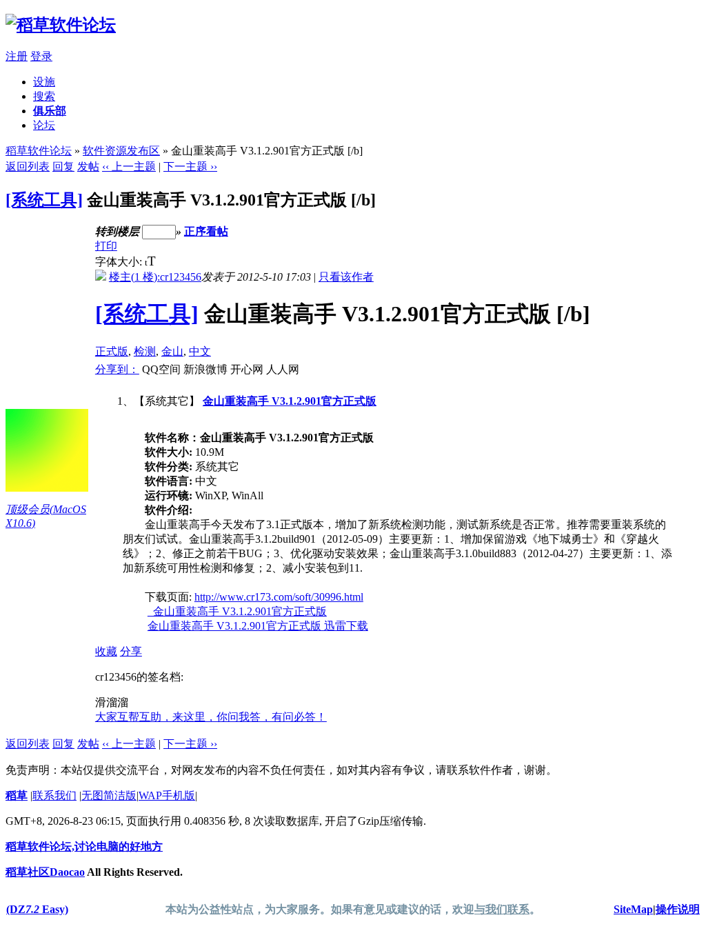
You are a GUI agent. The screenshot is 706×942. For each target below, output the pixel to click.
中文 (200, 351)
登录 (41, 56)
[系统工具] (44, 200)
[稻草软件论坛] (61, 25)
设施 (44, 82)
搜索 (44, 96)
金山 (172, 351)
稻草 (17, 795)
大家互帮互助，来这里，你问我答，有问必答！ (211, 717)
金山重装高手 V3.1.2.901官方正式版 (289, 401)
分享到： (117, 369)
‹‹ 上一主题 (129, 166)
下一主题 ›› (190, 166)
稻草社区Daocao (45, 872)
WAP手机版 (167, 795)
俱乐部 (49, 111)
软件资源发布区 (121, 151)
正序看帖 (206, 231)
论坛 (44, 125)
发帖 (88, 166)
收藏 (106, 651)
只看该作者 (346, 277)
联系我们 (54, 795)
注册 (17, 56)
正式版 (111, 351)
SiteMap (633, 909)
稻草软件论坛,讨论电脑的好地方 (84, 846)
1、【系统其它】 (383, 513)
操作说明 (678, 909)
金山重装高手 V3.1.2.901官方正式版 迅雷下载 (258, 626)
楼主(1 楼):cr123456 (155, 277)
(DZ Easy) (37, 909)
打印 (106, 246)
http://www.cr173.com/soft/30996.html (278, 597)
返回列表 (28, 166)
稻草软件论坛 (39, 151)
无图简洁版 (109, 795)
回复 (63, 166)
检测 (145, 351)
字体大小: (120, 262)
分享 (131, 651)
